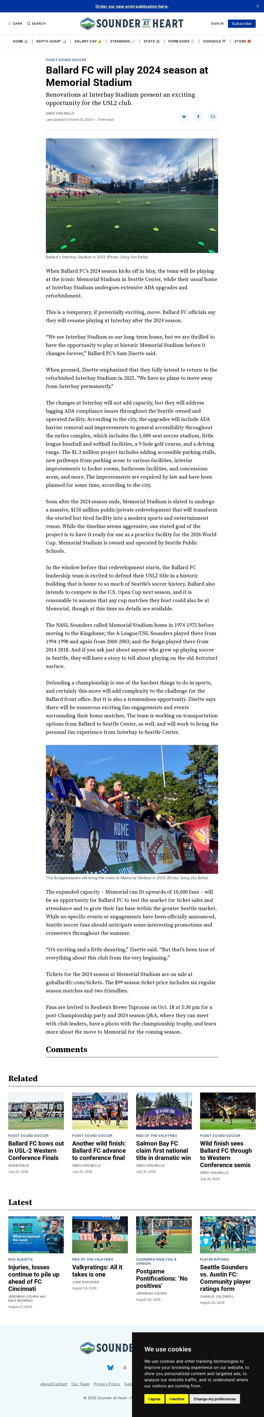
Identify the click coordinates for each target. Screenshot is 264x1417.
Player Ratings (214, 1259)
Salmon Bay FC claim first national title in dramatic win (163, 1150)
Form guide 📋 (181, 41)
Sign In (217, 23)
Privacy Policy (107, 1384)
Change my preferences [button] (215, 1399)
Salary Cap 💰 (88, 41)
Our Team (80, 1384)
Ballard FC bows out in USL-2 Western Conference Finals (36, 1150)
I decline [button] (177, 1399)
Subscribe (242, 23)
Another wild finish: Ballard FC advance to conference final (99, 1150)
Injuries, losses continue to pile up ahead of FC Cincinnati (34, 1278)
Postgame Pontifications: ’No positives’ (162, 1278)
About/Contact (53, 1384)
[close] (258, 6)
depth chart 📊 (51, 41)
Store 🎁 (242, 41)
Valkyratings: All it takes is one (97, 1271)
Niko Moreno (20, 1300)
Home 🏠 (20, 41)
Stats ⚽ (152, 41)
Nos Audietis (20, 1259)
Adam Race (18, 1165)
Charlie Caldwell (217, 1296)
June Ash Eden (85, 1282)
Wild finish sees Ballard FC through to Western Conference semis (226, 1154)
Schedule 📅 (214, 41)
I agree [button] (154, 1399)
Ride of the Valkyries (156, 1136)
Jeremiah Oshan (23, 1296)
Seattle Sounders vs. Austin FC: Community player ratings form (225, 1278)
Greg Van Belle (60, 113)
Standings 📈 (122, 41)
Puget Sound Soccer (66, 60)
